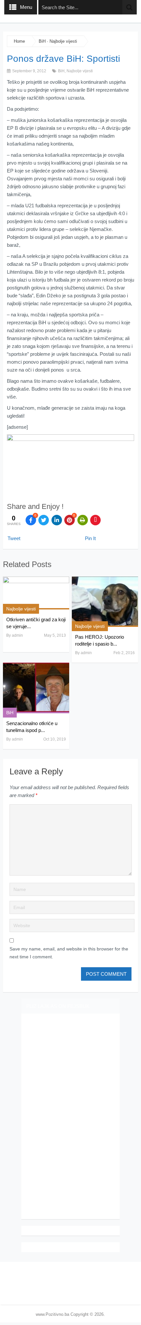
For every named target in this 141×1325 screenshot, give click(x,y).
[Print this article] (82, 520)
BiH (42, 41)
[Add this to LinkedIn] (56, 520)
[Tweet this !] (43, 520)
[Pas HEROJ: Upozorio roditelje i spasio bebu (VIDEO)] (105, 602)
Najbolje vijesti (63, 41)
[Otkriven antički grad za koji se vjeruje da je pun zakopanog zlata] (36, 593)
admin (17, 635)
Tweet (14, 538)
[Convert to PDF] (95, 520)
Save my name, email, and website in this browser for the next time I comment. (69, 952)
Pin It (90, 538)
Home (19, 41)
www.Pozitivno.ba (52, 1314)
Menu (26, 7)
